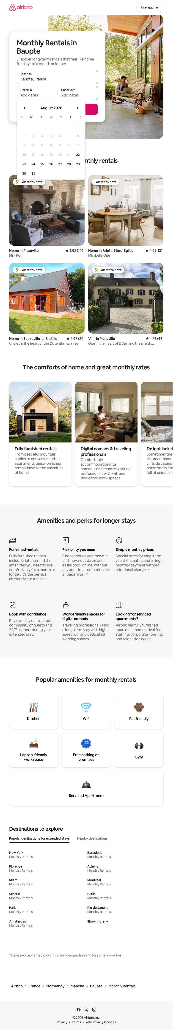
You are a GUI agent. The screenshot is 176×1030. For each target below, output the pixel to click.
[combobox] (57, 79)
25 (42, 164)
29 (78, 164)
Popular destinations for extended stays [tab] (39, 838)
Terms (76, 1022)
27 (60, 164)
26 (51, 164)
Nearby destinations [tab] (92, 838)
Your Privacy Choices (100, 1022)
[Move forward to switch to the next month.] (77, 108)
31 (33, 173)
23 (24, 164)
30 (24, 173)
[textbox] (37, 95)
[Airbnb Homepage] (21, 7)
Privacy (62, 1022)
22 (78, 155)
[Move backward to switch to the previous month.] (24, 108)
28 (69, 164)
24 (33, 164)
